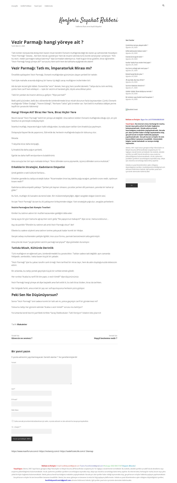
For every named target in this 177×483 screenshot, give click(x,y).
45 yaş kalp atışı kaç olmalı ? (135, 80)
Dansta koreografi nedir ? (134, 57)
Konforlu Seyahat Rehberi (88, 20)
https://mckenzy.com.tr (49, 451)
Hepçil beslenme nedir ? (105, 338)
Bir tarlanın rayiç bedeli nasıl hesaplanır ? (140, 97)
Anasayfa (14, 6)
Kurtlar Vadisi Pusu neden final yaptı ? (138, 63)
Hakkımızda (49, 6)
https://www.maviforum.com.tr (25, 451)
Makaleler (22, 324)
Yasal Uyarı (38, 6)
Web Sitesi (14, 410)
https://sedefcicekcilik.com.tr (72, 451)
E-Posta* (14, 399)
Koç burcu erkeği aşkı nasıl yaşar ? (137, 68)
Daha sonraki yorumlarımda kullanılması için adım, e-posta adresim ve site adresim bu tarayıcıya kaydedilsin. (51, 421)
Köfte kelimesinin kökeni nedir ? (136, 51)
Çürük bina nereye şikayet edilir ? (137, 45)
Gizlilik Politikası (26, 6)
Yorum (13, 362)
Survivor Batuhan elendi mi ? (135, 86)
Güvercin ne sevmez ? (21, 338)
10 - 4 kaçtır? (16, 427)
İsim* (13, 389)
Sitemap (89, 451)
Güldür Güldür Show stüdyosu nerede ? (139, 91)
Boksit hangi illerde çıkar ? (134, 74)
